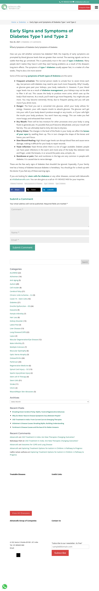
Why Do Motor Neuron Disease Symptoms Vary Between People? (36, 416)
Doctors (54, 533)
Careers (54, 536)
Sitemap (55, 507)
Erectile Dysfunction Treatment (22, 503)
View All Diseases (21, 513)
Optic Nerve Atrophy (18, 354)
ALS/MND (14, 273)
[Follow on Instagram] (38, 555)
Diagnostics (14, 536)
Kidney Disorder (16, 321)
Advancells (14, 437)
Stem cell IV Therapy (18, 377)
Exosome (13, 310)
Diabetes (22, 22)
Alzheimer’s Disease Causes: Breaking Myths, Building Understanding (38, 423)
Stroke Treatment (17, 484)
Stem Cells (14, 380)
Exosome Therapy (59, 492)
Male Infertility (16, 343)
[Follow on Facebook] (13, 555)
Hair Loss (13, 317)
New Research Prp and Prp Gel (64, 484)
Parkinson (14, 362)
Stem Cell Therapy (59, 495)
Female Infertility (17, 313)
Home (13, 22)
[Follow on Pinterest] (23, 555)
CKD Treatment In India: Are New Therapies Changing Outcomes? (48, 437)
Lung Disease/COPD (18, 332)
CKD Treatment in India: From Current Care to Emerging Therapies (37, 419)
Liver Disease (15, 328)
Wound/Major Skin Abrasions (21, 391)
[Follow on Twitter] (18, 555)
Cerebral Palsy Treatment (20, 499)
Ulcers (12, 388)
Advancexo (14, 533)
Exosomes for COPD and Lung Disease (37, 444)
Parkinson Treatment (18, 495)
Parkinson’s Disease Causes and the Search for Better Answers (35, 427)
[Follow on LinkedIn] (28, 555)
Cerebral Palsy (15, 291)
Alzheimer (14, 276)
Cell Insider (14, 287)
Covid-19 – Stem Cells (18, 299)
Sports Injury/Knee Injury (20, 373)
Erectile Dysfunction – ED (20, 306)
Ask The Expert (57, 530)
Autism (13, 284)
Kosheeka (13, 530)
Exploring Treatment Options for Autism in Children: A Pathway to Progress (52, 448)
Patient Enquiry (57, 527)
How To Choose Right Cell (62, 488)
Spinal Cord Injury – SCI (19, 369)
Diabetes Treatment (18, 492)
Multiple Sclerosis (17, 347)
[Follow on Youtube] (33, 555)
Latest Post (14, 325)
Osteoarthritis (15, 358)
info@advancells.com (21, 179)
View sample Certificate (79, 580)
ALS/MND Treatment (18, 488)
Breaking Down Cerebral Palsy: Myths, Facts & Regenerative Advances (38, 412)
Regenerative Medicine (19, 365)
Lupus (12, 336)
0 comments (36, 42)
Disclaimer (56, 503)
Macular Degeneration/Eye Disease (24, 339)
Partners (55, 538)
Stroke (12, 384)
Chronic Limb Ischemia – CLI (21, 295)
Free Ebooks (56, 499)
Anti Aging (14, 280)
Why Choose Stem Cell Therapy (64, 481)
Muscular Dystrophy (18, 351)
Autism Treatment (17, 481)
